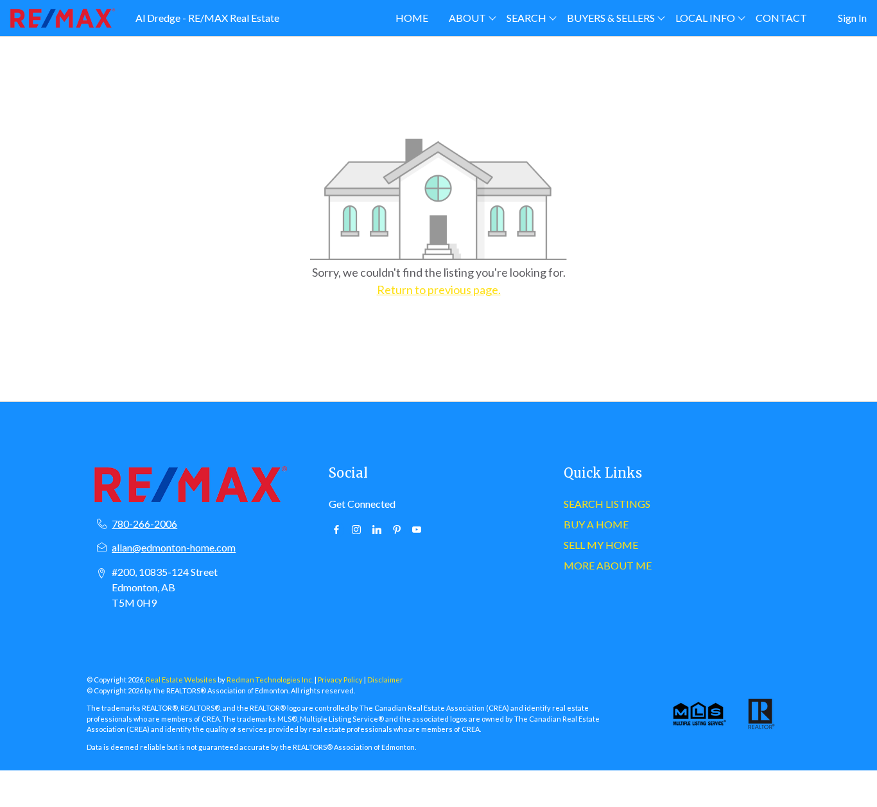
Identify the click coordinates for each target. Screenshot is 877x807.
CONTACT (781, 18)
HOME (411, 18)
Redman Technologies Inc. (271, 679)
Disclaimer (385, 679)
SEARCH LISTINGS (607, 504)
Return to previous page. (439, 289)
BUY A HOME (596, 524)
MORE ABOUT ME (608, 565)
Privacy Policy (340, 679)
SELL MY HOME (601, 545)
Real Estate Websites (182, 679)
